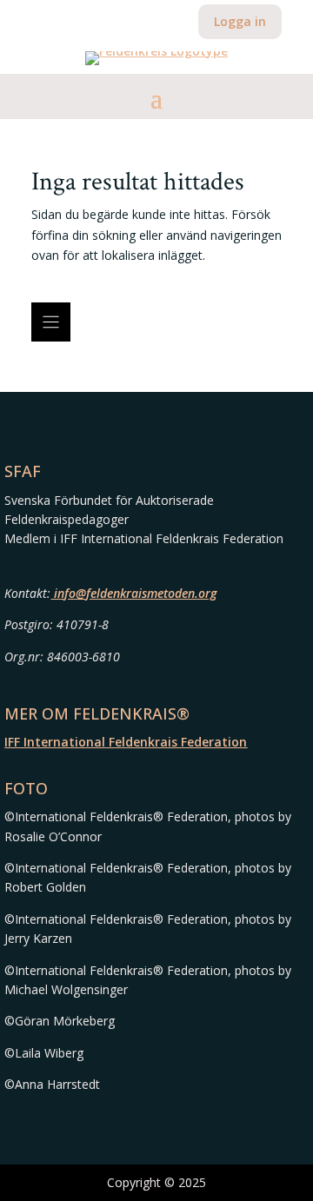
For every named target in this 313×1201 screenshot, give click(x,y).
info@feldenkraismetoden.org (133, 593)
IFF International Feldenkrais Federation (125, 741)
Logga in (240, 21)
